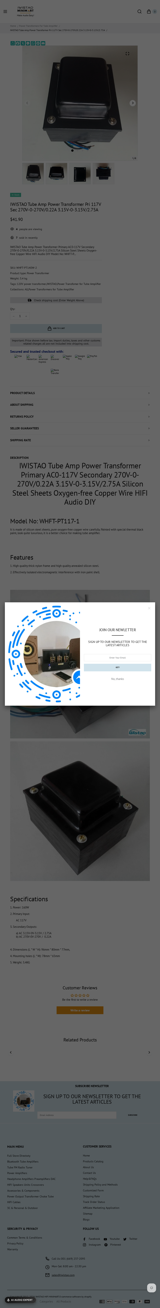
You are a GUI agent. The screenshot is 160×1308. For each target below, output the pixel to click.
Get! (118, 667)
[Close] (149, 608)
